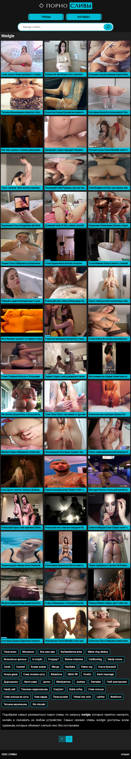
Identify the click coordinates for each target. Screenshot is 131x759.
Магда (55, 666)
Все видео (84, 17)
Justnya (80, 681)
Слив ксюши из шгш (16, 696)
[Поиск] (108, 27)
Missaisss (28, 651)
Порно (68, 6)
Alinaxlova (56, 674)
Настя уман (30, 681)
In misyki (37, 659)
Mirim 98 (73, 674)
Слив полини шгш (34, 674)
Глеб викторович (117, 681)
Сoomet (20, 666)
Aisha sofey (76, 689)
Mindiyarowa (63, 681)
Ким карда (40, 696)
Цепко (46, 681)
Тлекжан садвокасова (34, 689)
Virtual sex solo (82, 696)
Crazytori (58, 689)
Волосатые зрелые (15, 659)
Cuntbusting (95, 659)
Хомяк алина (38, 666)
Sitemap (125, 754)
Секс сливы (9, 754)
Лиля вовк (10, 651)
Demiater (96, 681)
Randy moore (115, 659)
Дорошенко (11, 681)
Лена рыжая (60, 696)
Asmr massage (105, 674)
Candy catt (9, 689)
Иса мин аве (47, 651)
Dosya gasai (11, 674)
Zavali (7, 666)
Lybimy (101, 696)
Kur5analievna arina (71, 651)
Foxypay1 (53, 659)
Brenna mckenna (74, 659)
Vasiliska (70, 666)
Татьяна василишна (15, 704)
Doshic (87, 674)
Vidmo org (86, 666)
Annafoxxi (115, 696)
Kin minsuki (39, 704)
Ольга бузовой (107, 666)
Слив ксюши (96, 689)
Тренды (46, 17)
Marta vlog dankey (98, 651)
